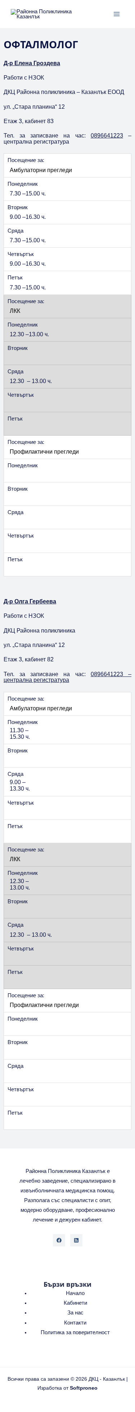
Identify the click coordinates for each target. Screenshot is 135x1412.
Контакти (75, 1323)
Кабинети (75, 1303)
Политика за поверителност (75, 1332)
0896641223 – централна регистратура (67, 677)
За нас (75, 1313)
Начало (75, 1293)
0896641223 (107, 135)
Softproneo (84, 1388)
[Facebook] (59, 1240)
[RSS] (76, 1240)
